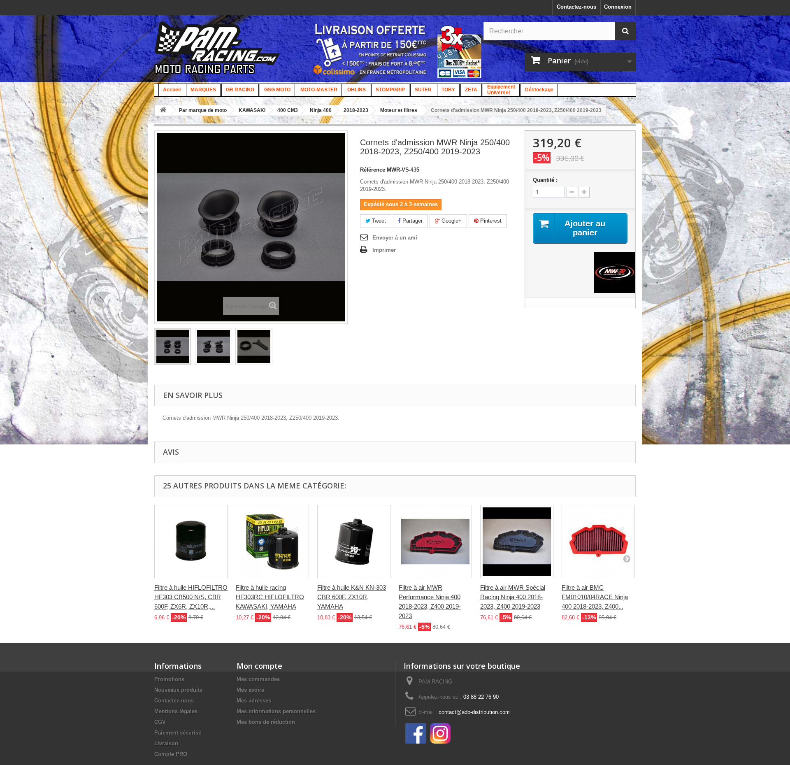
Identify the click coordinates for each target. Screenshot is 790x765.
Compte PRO (170, 754)
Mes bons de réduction (266, 722)
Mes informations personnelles (276, 711)
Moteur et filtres (398, 110)
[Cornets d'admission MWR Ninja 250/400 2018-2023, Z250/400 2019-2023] (173, 346)
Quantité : (545, 180)
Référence (372, 170)
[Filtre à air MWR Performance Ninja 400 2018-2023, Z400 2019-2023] (435, 541)
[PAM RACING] (217, 52)
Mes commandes (258, 679)
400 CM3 (287, 110)
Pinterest (490, 221)
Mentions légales (176, 711)
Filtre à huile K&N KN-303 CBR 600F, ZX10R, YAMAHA (351, 597)
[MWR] (614, 272)
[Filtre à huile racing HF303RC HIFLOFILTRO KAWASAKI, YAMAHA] (272, 541)
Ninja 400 (321, 110)
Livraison (166, 743)
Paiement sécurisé (177, 733)
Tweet (378, 221)
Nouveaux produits (178, 690)
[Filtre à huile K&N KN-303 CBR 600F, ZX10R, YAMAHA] (353, 541)
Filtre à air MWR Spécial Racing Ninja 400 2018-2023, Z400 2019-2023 (512, 597)
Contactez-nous (576, 7)
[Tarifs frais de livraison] (370, 49)
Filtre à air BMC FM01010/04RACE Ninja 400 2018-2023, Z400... (595, 597)
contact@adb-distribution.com (474, 712)
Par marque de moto (203, 110)
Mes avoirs (250, 690)
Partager (412, 221)
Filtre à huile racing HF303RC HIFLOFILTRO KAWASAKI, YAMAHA (270, 597)
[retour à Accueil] (163, 110)
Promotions (169, 679)
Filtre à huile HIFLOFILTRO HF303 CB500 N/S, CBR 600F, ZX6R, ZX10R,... (191, 597)
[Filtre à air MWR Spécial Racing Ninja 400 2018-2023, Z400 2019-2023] (516, 541)
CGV (160, 722)
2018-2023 (356, 110)
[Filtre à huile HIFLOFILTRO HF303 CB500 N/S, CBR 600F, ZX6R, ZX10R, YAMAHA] (191, 541)
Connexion (618, 7)
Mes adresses (254, 701)
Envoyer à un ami (394, 238)
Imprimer (384, 250)
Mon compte (259, 666)
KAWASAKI (252, 110)
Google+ (451, 221)
